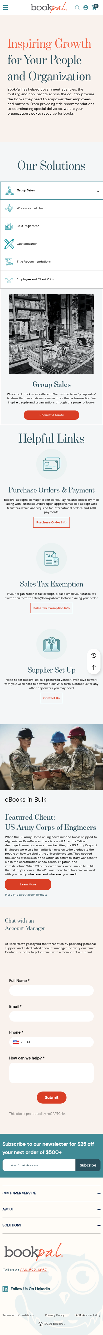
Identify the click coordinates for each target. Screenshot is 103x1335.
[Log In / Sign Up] (86, 8)
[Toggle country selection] (18, 1042)
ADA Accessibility (88, 1315)
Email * (15, 1006)
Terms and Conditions (18, 1315)
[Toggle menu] (5, 8)
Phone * (16, 1032)
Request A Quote (52, 415)
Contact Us (51, 698)
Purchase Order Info (51, 522)
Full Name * (19, 980)
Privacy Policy (55, 1315)
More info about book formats (26, 895)
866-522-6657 (33, 1270)
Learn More (28, 884)
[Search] (77, 8)
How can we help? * (26, 1058)
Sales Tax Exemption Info (52, 608)
